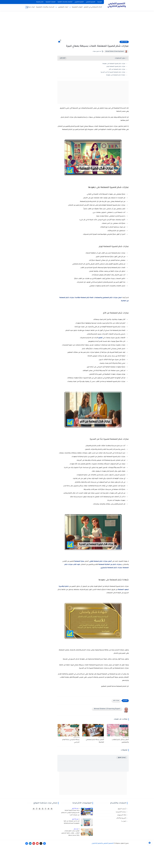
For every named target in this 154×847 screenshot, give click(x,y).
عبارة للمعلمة (79, 561)
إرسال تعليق (121, 757)
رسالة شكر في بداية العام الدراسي (70, 741)
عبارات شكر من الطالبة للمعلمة (110, 564)
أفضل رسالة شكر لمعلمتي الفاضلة (95, 741)
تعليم (100, 338)
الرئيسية (99, 2)
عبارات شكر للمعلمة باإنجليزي (111, 568)
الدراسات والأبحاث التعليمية (45, 7)
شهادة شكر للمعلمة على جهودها (115, 75)
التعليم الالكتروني (79, 2)
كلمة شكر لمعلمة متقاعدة (84, 297)
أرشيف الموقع (122, 808)
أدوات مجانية (31, 7)
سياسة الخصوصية (121, 811)
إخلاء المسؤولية (121, 815)
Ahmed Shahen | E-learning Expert (114, 51)
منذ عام (76, 829)
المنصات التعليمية (50, 2)
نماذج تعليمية (39, 2)
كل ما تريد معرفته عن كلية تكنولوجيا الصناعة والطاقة (71, 822)
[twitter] (41, 843)
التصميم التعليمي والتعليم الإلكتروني (103, 843)
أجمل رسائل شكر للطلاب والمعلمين (120, 741)
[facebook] (44, 843)
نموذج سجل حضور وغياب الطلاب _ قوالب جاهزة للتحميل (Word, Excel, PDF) (70, 833)
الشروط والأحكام (121, 818)
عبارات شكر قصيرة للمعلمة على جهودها (113, 63)
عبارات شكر (124, 41)
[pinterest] (33, 843)
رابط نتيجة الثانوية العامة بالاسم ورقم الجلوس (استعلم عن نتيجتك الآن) (70, 813)
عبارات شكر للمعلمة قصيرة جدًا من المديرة (113, 72)
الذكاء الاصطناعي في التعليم (93, 7)
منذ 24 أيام (75, 808)
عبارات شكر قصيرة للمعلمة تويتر (115, 66)
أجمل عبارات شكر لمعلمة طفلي (100, 561)
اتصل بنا (123, 821)
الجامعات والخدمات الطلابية (65, 2)
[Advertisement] (77, 26)
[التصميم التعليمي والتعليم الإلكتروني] (116, 5)
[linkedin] (30, 843)
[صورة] (87, 811)
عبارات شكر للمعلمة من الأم (117, 69)
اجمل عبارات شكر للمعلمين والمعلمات (108, 297)
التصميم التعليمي (90, 2)
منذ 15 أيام (75, 819)
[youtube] (37, 843)
